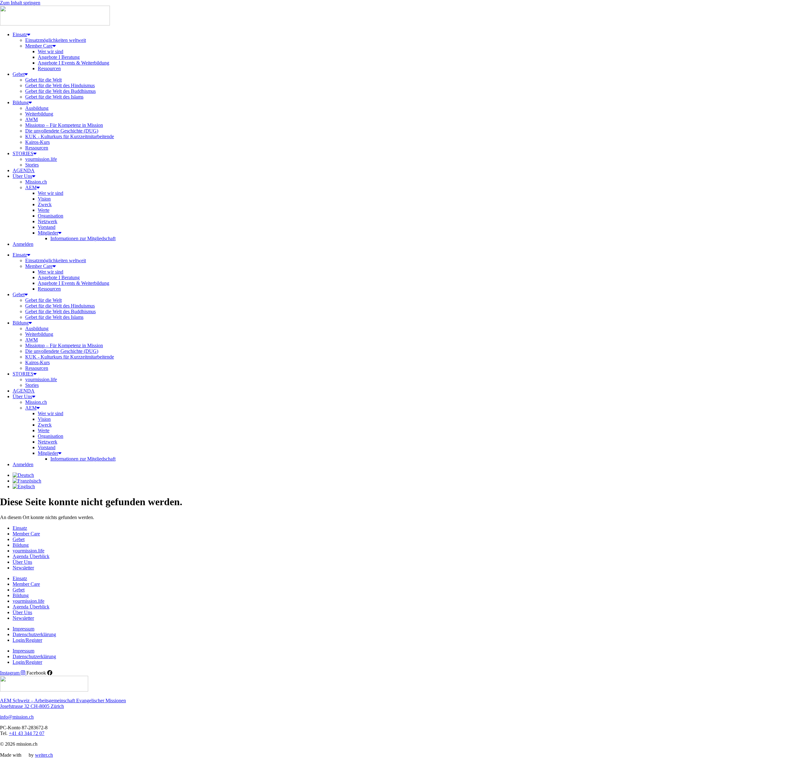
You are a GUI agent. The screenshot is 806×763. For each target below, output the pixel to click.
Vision (44, 198)
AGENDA (24, 170)
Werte (43, 210)
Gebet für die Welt (43, 79)
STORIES (23, 153)
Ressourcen (49, 68)
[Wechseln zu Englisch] (24, 486)
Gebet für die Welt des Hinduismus (60, 85)
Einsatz (20, 34)
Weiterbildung (39, 113)
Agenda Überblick (31, 556)
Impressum (23, 628)
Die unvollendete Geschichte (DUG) (61, 130)
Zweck (45, 204)
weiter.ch (44, 755)
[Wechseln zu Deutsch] (23, 475)
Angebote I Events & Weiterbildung (73, 62)
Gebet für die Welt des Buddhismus (60, 91)
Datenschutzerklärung (34, 634)
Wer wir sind (50, 51)
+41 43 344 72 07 (26, 733)
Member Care (39, 45)
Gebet (19, 74)
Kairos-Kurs (37, 142)
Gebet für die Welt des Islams (54, 96)
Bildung (21, 102)
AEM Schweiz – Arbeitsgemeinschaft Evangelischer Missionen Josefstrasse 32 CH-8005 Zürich (63, 703)
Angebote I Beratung (59, 57)
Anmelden (23, 244)
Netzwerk (47, 221)
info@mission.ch (17, 717)
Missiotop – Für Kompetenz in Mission (64, 125)
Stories (32, 164)
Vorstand (46, 227)
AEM (31, 187)
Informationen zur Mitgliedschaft (83, 238)
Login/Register (27, 640)
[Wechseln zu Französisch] (27, 480)
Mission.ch (36, 181)
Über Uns (22, 176)
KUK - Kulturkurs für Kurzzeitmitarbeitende (69, 136)
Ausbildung (36, 108)
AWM (31, 119)
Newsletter (23, 567)
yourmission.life (41, 159)
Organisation (50, 215)
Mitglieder (48, 232)
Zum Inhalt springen (20, 2)
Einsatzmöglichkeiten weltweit (55, 40)
